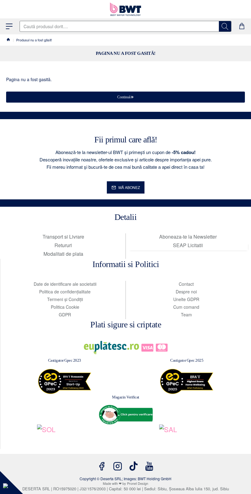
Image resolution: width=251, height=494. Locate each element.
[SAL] (187, 436)
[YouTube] (149, 466)
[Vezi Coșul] (242, 26)
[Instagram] (117, 466)
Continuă (123, 97)
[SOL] (64, 436)
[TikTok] (133, 466)
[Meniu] (9, 26)
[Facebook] (102, 466)
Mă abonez (129, 187)
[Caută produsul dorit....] (225, 26)
